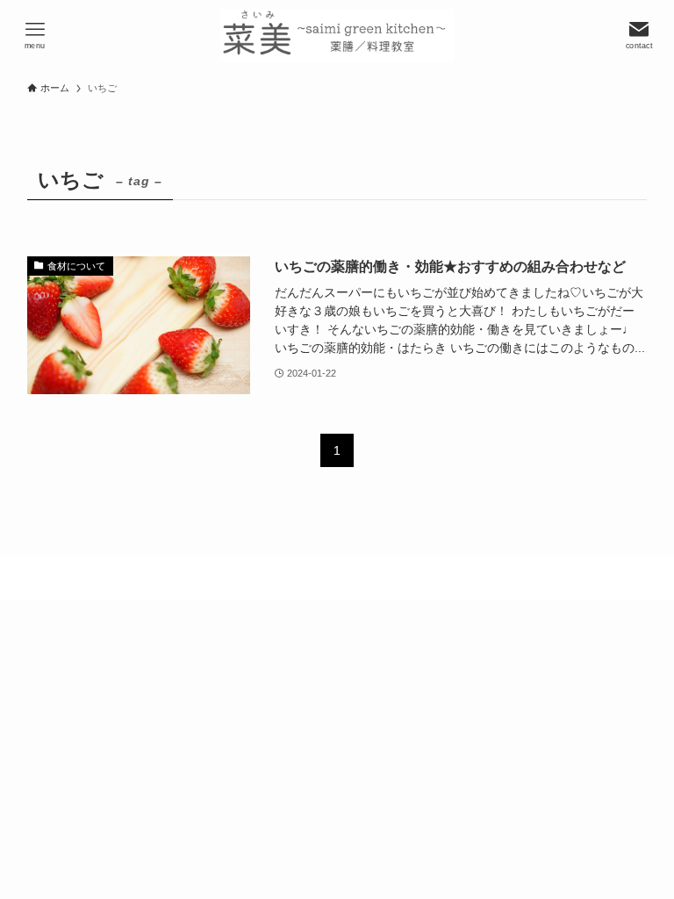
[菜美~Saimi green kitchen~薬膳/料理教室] (337, 35)
